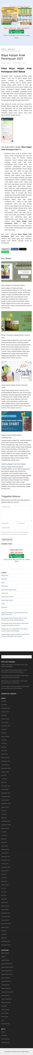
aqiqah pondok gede (7, 992)
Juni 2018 (4, 835)
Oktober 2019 (5, 800)
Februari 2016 (5, 906)
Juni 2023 (4, 743)
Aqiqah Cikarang (5, 981)
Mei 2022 (3, 782)
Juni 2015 (4, 934)
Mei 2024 (3, 733)
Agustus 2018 (5, 828)
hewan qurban (5, 1009)
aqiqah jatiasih (5, 985)
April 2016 (4, 899)
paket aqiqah (18, 113)
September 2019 (6, 803)
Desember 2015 (5, 913)
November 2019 (5, 796)
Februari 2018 (5, 849)
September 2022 (6, 768)
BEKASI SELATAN (6, 1002)
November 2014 (5, 945)
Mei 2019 (3, 817)
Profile (3, 603)
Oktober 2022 (5, 764)
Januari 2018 (4, 853)
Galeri (2, 582)
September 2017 (5, 867)
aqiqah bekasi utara (6, 974)
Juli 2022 (3, 775)
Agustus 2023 (5, 736)
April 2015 (4, 938)
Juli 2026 (3, 701)
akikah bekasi (5, 953)
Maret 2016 (4, 902)
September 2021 (5, 793)
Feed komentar (5, 1039)
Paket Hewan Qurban (7, 596)
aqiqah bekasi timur (6, 970)
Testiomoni (4, 607)
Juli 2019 (3, 810)
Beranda (3, 49)
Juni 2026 (4, 704)
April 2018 (4, 842)
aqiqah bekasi (11, 49)
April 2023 (4, 750)
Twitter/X (23, 249)
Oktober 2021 (5, 789)
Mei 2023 (3, 747)
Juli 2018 (3, 832)
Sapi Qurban (4, 1016)
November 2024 (5, 726)
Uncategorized (5, 1023)
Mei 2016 (3, 895)
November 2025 (5, 708)
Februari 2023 (5, 757)
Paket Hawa (4, 593)
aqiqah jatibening (6, 988)
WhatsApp (5, 252)
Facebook (15, 249)
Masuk (3, 1032)
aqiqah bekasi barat (6, 963)
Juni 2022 (4, 779)
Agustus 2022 (5, 771)
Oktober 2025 (5, 711)
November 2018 (5, 821)
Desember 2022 (5, 761)
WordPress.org (5, 1042)
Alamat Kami (4, 575)
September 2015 (6, 923)
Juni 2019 (4, 814)
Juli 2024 (3, 729)
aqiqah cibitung (5, 977)
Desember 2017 (5, 856)
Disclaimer (4, 579)
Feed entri (4, 1035)
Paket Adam (4, 586)
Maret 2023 (4, 754)
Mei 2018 (3, 839)
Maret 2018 (4, 846)
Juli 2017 (3, 874)
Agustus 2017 (5, 870)
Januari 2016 (4, 909)
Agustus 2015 (5, 927)
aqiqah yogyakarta (6, 999)
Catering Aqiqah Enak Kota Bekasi (13, 464)
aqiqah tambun (5, 995)
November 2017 (5, 860)
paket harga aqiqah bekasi (8, 589)
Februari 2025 (5, 719)
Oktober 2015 (5, 920)
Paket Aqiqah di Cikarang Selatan (13, 285)
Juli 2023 (3, 740)
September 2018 (6, 824)
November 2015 (5, 916)
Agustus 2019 (5, 807)
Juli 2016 (3, 888)
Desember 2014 (5, 941)
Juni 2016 (4, 892)
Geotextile (4, 1006)
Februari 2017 (5, 885)
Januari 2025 (5, 722)
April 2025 (4, 715)
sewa (2, 1020)
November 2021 (5, 786)
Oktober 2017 (5, 863)
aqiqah (3, 956)
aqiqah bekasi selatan (7, 967)
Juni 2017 (4, 877)
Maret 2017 (4, 881)
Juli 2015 (3, 930)
